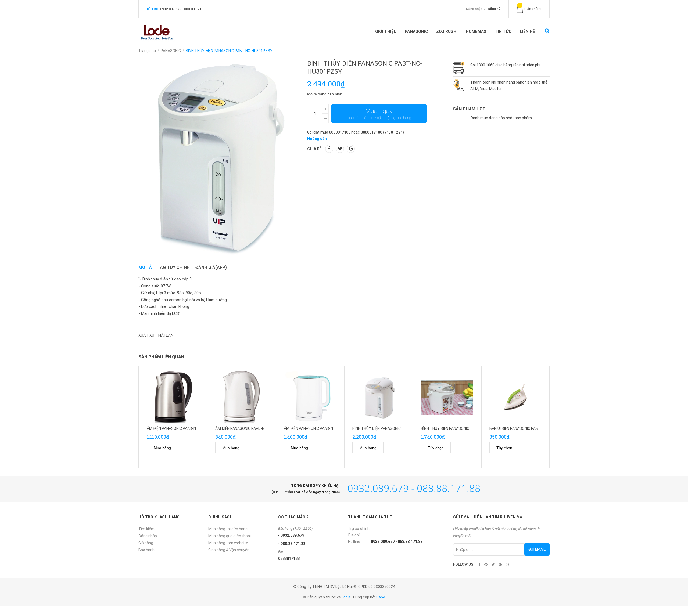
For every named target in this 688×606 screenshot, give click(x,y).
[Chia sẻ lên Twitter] (340, 149)
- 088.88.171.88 (291, 544)
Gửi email (537, 549)
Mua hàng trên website (228, 543)
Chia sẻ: (314, 149)
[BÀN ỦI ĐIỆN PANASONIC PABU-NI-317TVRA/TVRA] (515, 397)
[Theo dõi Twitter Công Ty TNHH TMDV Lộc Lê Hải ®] (493, 564)
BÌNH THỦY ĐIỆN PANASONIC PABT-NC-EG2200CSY (464, 428)
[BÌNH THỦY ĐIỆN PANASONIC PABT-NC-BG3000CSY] (378, 397)
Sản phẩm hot (469, 108)
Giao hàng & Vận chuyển (228, 550)
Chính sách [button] (220, 517)
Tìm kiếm (146, 529)
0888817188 (339, 132)
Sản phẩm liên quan (161, 356)
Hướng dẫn (317, 138)
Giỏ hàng (145, 543)
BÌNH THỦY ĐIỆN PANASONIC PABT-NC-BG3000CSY (395, 428)
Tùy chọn (436, 448)
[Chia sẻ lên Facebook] (329, 149)
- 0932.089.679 (291, 535)
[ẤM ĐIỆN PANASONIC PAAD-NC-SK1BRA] (173, 397)
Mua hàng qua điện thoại (229, 536)
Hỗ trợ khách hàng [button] (159, 517)
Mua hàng (162, 448)
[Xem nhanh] (186, 447)
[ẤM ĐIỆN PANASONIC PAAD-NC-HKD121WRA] (310, 397)
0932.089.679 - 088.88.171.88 (183, 9)
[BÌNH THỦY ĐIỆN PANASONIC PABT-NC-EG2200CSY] (447, 397)
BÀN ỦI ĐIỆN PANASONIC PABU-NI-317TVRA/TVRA (531, 428)
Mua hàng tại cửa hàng (228, 529)
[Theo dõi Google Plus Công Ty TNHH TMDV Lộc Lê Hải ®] (500, 564)
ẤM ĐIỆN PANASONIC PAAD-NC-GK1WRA (249, 428)
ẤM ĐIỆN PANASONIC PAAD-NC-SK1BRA (180, 428)
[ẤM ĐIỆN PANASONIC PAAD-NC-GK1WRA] (241, 397)
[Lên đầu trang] (673, 580)
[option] (173, 417)
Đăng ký (494, 9)
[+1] (351, 149)
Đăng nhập (474, 9)
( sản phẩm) (532, 9)
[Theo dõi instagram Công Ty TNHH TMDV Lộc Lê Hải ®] (507, 564)
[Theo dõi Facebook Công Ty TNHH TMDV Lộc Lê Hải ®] (479, 564)
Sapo (380, 597)
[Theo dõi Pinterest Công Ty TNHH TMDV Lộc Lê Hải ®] (486, 564)
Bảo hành (146, 550)
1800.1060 (485, 65)
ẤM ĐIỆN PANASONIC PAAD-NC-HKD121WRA (321, 428)
